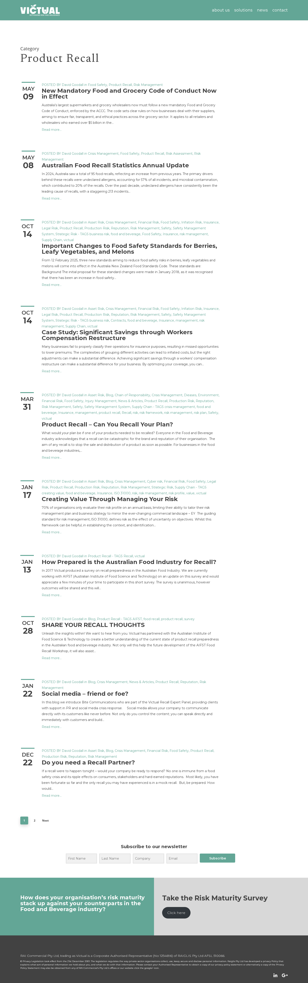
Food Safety (97, 85)
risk (135, 413)
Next (45, 820)
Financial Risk (148, 222)
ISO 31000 (122, 493)
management (187, 320)
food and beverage (125, 234)
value (190, 493)
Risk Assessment (179, 154)
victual (69, 240)
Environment (208, 395)
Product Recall (120, 85)
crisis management (180, 407)
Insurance (211, 222)
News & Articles (130, 401)
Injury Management (101, 401)
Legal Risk (50, 228)
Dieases (190, 395)
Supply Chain (52, 240)
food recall (151, 619)
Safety (166, 228)
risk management (194, 234)
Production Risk (96, 228)
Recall (126, 413)
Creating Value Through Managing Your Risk (110, 499)
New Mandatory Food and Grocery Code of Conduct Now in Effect (129, 93)
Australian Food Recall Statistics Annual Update (116, 165)
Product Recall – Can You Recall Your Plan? (107, 424)
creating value (53, 493)
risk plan (200, 413)
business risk (99, 234)
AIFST (137, 619)
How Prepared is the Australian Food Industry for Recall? (129, 562)
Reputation (120, 228)
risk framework (151, 413)
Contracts (118, 320)
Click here (176, 913)
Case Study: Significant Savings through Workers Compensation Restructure (117, 335)
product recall (109, 413)
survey (189, 619)
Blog (109, 395)
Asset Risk (96, 222)
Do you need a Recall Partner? (88, 762)
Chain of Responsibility (132, 395)
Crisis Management (103, 154)
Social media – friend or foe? (85, 693)
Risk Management (148, 85)
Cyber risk (154, 481)
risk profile (177, 493)
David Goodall (72, 85)
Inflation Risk (191, 222)
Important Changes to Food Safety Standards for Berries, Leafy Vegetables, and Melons (129, 248)
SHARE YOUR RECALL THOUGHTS (93, 624)
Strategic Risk (66, 234)
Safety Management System (107, 407)
